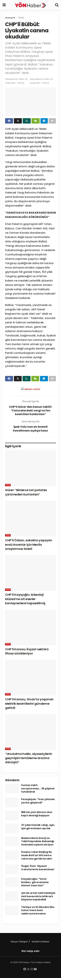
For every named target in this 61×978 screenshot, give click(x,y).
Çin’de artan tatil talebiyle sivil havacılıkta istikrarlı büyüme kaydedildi (38, 896)
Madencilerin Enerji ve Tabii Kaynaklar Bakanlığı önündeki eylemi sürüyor (37, 841)
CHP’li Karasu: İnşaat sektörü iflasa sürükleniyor (27, 651)
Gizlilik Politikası (40, 941)
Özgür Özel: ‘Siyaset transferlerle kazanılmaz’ (38, 867)
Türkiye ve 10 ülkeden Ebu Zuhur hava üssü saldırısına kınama (37, 910)
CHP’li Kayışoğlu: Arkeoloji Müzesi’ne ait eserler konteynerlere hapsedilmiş (25, 599)
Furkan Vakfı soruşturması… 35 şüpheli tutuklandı (37, 788)
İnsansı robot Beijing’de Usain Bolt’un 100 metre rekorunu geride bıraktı (36, 855)
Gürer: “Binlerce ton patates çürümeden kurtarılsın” (26, 492)
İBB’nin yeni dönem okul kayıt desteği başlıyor (36, 813)
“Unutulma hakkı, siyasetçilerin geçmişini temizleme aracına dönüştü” (28, 758)
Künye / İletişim (19, 941)
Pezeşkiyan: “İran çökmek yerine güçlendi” (38, 801)
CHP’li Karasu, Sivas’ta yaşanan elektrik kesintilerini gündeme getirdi (29, 703)
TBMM (21, 17)
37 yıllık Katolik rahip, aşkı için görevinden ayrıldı (38, 826)
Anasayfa (10, 17)
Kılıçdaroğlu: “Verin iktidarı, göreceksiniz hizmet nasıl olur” (35, 882)
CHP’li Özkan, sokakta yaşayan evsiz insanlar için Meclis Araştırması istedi (28, 544)
